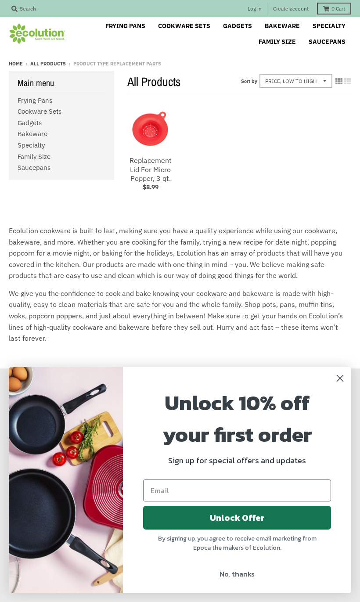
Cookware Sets (39, 111)
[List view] (347, 81)
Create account (291, 8)
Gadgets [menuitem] (237, 26)
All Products (48, 64)
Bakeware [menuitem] (282, 26)
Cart (338, 8)
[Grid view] (338, 81)
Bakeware (32, 134)
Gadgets (30, 123)
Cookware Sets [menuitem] (184, 26)
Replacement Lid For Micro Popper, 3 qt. (151, 169)
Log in (255, 8)
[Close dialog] (340, 378)
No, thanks (237, 574)
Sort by (249, 81)
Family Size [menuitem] (277, 42)
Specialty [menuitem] (329, 26)
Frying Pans (35, 100)
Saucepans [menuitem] (327, 42)
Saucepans (34, 167)
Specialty (31, 145)
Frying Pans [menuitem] (125, 26)
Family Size (34, 156)
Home (16, 64)
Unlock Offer (237, 517)
